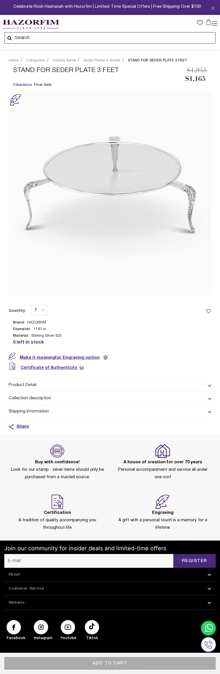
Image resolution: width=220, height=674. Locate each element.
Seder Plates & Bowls (101, 60)
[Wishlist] (208, 311)
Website (17, 603)
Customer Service (26, 588)
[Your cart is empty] (208, 22)
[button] (201, 22)
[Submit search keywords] (9, 38)
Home (13, 60)
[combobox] (110, 38)
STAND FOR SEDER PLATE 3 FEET (157, 60)
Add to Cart (110, 663)
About (14, 574)
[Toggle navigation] (214, 23)
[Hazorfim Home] (31, 24)
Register (194, 561)
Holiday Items (64, 60)
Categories (35, 60)
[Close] (213, 9)
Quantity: (17, 310)
